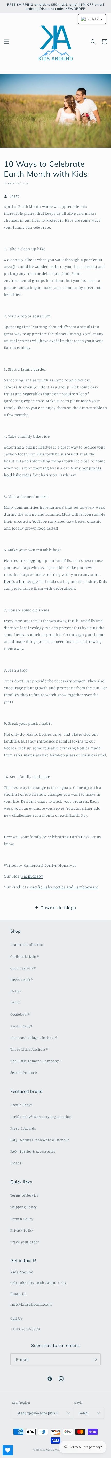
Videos (16, 1163)
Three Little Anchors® (29, 1049)
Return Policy (22, 1219)
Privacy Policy (22, 1230)
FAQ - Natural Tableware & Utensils (39, 1140)
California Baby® (24, 956)
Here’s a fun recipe (21, 581)
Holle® (16, 991)
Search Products (24, 1072)
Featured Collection (27, 944)
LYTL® (15, 1002)
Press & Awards (23, 1128)
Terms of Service (24, 1195)
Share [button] (15, 196)
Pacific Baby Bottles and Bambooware (64, 886)
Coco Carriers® (23, 968)
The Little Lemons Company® (35, 1061)
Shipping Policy (23, 1207)
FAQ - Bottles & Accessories (33, 1151)
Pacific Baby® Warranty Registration (41, 1116)
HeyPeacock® (21, 979)
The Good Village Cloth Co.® (33, 1037)
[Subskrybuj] (94, 1359)
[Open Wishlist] (8, 1450)
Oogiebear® (20, 1014)
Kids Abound (47, 1449)
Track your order (24, 1242)
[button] (6, 41)
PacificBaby (32, 876)
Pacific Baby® (21, 1026)
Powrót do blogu (58, 907)
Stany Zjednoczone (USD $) (38, 1413)
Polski (84, 1413)
